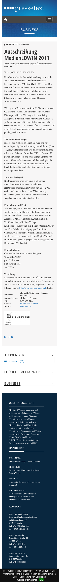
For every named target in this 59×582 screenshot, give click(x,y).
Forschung (21, 461)
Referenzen (25, 499)
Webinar (17, 473)
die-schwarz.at (26, 306)
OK (41, 579)
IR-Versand (25, 470)
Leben (29, 461)
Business (12, 461)
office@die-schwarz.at (29, 303)
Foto (11, 473)
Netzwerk (24, 496)
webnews (35, 482)
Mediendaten (14, 499)
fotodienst (13, 484)
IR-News (36, 461)
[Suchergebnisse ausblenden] (12, 336)
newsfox (27, 482)
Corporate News (29, 493)
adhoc (20, 482)
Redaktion (35, 470)
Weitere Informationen (27, 579)
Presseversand (14, 470)
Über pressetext (15, 493)
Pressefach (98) (15, 361)
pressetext (13, 482)
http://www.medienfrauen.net (32, 287)
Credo (32, 496)
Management (14, 496)
